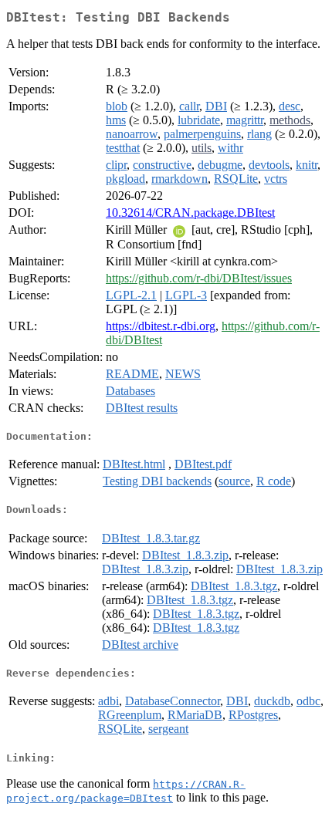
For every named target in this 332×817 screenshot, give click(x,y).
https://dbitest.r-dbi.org (160, 326)
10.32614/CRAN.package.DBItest (190, 212)
